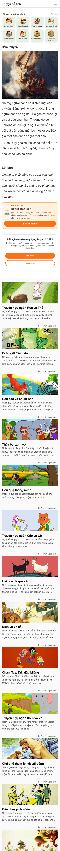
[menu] (55, 4)
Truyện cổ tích (11, 3)
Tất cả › (54, 14)
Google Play (30, 263)
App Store (30, 255)
